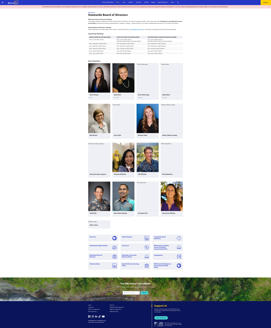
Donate (266, 2)
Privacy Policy (91, 322)
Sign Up (144, 292)
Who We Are (91, 12)
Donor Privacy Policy (99, 322)
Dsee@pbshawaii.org (137, 29)
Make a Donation (161, 317)
